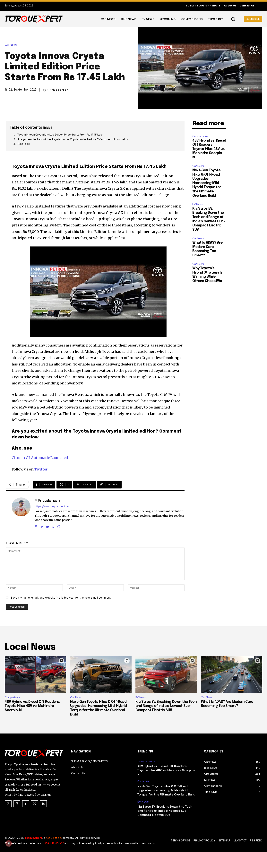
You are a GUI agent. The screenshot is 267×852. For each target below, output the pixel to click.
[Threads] (58, 525)
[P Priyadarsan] (21, 513)
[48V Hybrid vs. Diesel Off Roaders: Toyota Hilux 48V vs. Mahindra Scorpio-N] (35, 674)
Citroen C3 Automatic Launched (40, 457)
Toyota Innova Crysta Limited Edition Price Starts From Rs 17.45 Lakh (60, 134)
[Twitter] (34, 803)
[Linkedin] (41, 525)
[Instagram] (36, 525)
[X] (53, 525)
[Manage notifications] (8, 843)
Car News (11, 44)
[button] (233, 19)
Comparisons (200, 136)
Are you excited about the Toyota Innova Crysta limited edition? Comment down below (73, 139)
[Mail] (47, 525)
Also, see (24, 143)
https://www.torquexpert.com (53, 506)
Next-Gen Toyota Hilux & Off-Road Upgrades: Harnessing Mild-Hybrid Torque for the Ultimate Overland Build (206, 183)
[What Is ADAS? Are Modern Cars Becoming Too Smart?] (232, 674)
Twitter (40, 469)
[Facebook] (25, 803)
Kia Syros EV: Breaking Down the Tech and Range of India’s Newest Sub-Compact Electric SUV (166, 706)
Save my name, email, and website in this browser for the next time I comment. (61, 597)
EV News (197, 204)
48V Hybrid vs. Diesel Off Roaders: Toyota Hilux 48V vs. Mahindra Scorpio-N (209, 149)
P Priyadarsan (58, 90)
